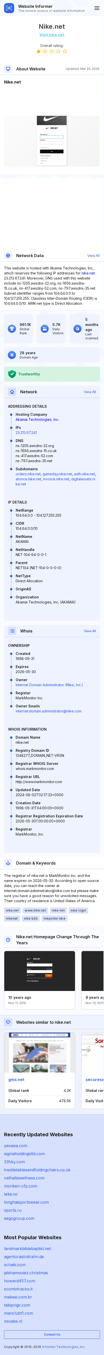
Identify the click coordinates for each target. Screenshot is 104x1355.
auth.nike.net (84, 474)
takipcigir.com (17, 1305)
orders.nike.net (28, 474)
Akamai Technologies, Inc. (37, 419)
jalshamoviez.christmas (26, 1272)
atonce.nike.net (28, 479)
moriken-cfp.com (20, 1185)
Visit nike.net (51, 34)
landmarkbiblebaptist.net (27, 1248)
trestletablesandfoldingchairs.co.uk (37, 1169)
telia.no (11, 1194)
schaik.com (14, 1264)
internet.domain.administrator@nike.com (49, 711)
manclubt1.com (18, 1313)
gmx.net (16, 1079)
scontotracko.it (18, 1288)
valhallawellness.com (24, 1177)
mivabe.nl (13, 1321)
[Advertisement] (51, 100)
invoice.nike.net (56, 479)
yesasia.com (15, 1145)
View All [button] (93, 256)
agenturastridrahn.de (24, 1256)
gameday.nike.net (57, 474)
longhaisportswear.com (26, 1202)
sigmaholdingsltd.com (24, 1153)
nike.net (88, 273)
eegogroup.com (19, 1218)
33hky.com (14, 1161)
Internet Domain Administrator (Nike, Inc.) (49, 685)
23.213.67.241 (26, 432)
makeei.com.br (18, 1296)
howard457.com (19, 1280)
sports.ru (12, 1210)
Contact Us (52, 1334)
